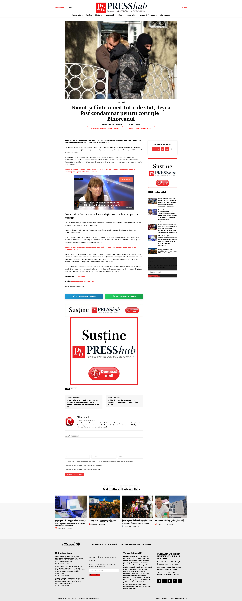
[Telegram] (170, 581)
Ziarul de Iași (61, 528)
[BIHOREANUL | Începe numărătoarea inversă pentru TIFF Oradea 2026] (152, 251)
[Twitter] (158, 149)
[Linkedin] (167, 149)
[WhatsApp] (162, 149)
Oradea (73, 388)
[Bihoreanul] (69, 422)
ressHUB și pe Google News (83, 281)
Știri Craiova (128, 526)
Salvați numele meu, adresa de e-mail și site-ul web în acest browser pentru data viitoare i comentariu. (100, 461)
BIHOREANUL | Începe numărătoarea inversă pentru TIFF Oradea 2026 (167, 251)
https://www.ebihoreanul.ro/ (86, 420)
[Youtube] (180, 581)
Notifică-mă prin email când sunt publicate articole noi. (83, 469)
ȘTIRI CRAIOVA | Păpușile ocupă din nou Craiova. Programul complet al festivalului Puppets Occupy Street (137, 522)
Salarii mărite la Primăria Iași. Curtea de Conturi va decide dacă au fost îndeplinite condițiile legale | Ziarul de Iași (83, 403)
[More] (171, 149)
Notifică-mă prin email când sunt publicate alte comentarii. (84, 465)
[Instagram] (164, 581)
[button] (71, 7)
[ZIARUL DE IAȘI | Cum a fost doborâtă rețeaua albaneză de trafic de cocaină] (171, 507)
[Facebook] (154, 149)
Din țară (121, 102)
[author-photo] (56, 528)
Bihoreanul (118, 124)
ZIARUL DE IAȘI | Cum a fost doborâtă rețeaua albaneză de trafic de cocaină (169, 521)
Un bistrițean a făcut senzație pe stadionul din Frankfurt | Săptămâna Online (122, 402)
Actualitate (59, 563)
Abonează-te (153, 276)
